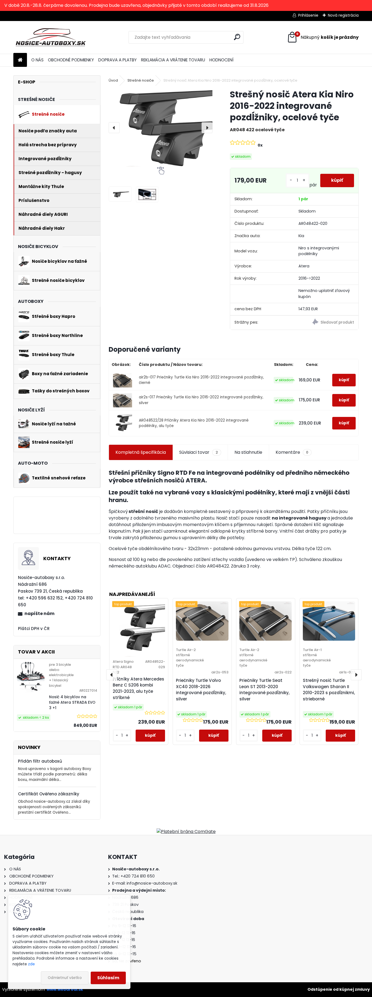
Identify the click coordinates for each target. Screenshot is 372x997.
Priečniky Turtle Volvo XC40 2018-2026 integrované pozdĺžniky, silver (201, 689)
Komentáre (292, 452)
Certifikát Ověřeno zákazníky (48, 794)
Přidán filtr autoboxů (40, 761)
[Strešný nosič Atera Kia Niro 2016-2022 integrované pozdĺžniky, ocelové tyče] (160, 128)
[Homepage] (20, 60)
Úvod (113, 80)
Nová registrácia (343, 15)
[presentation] (114, 127)
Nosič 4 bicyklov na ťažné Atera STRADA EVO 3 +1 (72, 702)
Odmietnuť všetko (65, 977)
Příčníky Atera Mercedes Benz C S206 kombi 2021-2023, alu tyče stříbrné (138, 688)
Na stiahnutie (248, 452)
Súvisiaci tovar (198, 452)
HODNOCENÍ (221, 60)
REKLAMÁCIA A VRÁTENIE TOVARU (173, 60)
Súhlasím (108, 978)
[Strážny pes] (326, 323)
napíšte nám (39, 613)
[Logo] (50, 37)
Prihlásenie (308, 15)
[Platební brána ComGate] (186, 831)
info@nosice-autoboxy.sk (152, 883)
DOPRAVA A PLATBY (117, 60)
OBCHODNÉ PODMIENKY (71, 60)
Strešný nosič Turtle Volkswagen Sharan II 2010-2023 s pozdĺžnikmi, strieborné (329, 689)
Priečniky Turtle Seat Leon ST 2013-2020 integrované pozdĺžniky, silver (264, 689)
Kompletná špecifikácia (140, 452)
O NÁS (37, 60)
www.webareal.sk (65, 989)
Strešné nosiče (140, 80)
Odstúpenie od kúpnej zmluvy (338, 989)
